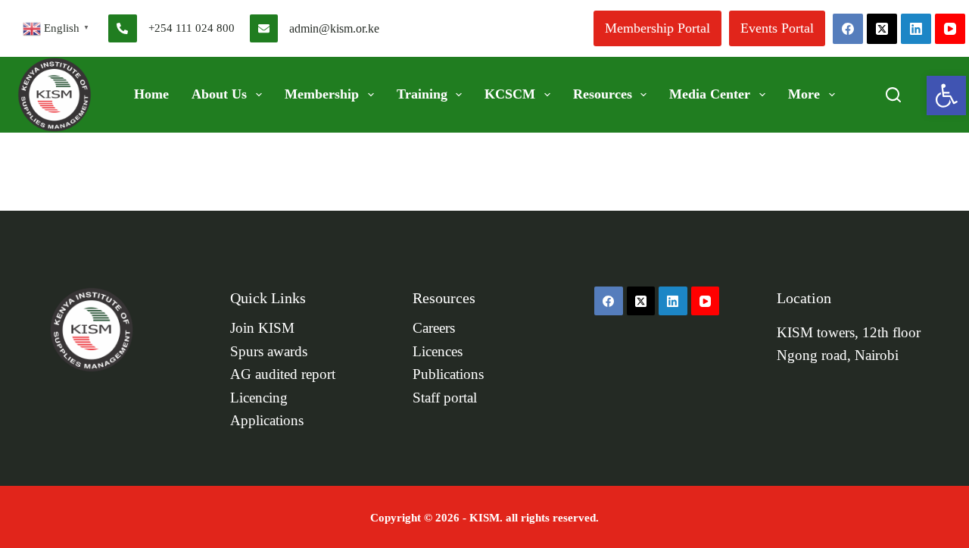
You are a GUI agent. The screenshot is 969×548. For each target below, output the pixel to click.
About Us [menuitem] (219, 94)
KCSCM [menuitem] (509, 94)
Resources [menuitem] (602, 94)
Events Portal (777, 28)
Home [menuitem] (151, 94)
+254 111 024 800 (191, 28)
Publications (448, 374)
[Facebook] (848, 29)
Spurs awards (268, 351)
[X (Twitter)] (882, 29)
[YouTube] (950, 29)
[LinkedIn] (916, 29)
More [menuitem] (804, 94)
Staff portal (445, 398)
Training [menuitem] (422, 94)
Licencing (259, 398)
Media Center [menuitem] (709, 94)
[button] (946, 95)
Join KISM (262, 328)
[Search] (893, 94)
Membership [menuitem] (322, 94)
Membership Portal (657, 28)
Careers (434, 328)
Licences (438, 351)
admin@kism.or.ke (334, 28)
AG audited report (282, 374)
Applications (267, 420)
